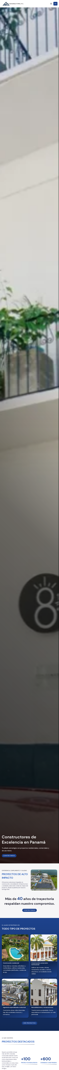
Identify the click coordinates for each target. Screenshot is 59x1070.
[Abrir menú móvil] (51, 3)
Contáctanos (9, 855)
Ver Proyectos (29, 1023)
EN (55, 3)
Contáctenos (29, 910)
